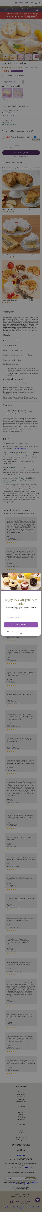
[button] (21, 625)
